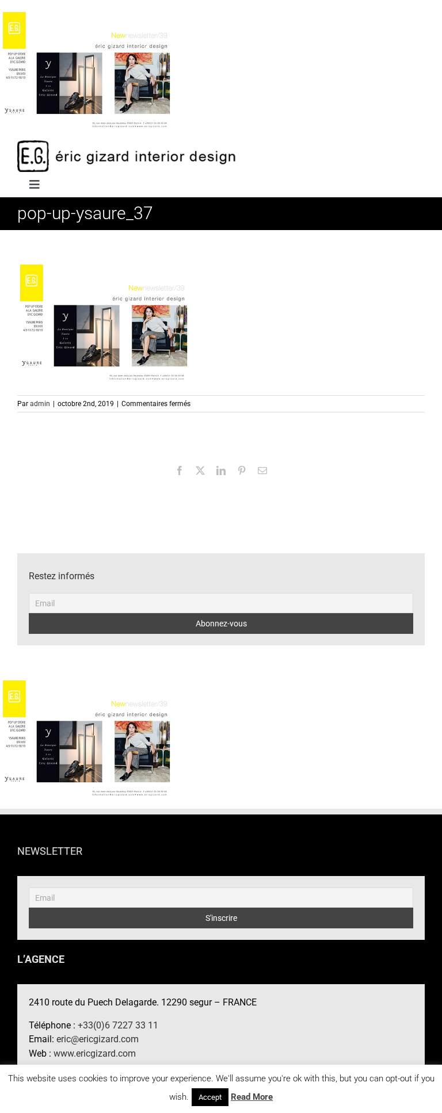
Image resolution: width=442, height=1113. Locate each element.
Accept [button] (210, 1097)
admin (40, 404)
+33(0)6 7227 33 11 (118, 1025)
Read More (252, 1097)
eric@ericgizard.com (97, 1039)
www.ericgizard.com (95, 1053)
